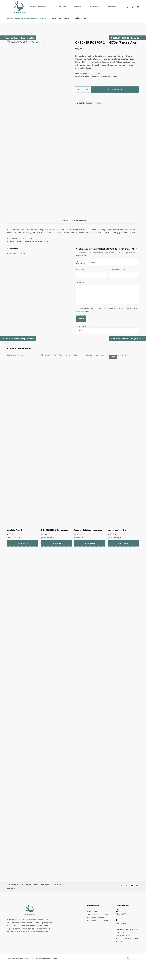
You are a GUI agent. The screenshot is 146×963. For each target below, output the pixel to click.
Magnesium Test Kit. (117, 530)
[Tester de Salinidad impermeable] (89, 439)
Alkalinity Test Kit (15, 530)
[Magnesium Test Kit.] (123, 439)
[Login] (133, 7)
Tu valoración (82, 282)
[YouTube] (132, 885)
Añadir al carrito (115, 89)
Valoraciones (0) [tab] (79, 221)
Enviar (81, 318)
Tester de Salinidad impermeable (88, 530)
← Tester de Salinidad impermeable (18, 38)
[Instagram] (126, 885)
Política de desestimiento (98, 920)
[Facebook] (121, 885)
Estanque (77, 7)
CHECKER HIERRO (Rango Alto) (54, 530)
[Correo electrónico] (137, 885)
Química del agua (44, 18)
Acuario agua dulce (38, 7)
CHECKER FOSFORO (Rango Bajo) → (127, 38)
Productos (17, 18)
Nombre (80, 269)
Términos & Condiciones (97, 914)
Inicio (9, 18)
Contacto (112, 7)
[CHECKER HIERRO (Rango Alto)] (56, 439)
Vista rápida (23, 543)
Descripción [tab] (64, 221)
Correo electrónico (117, 269)
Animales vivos (94, 7)
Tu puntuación (81, 262)
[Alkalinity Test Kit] (22, 439)
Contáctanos (92, 911)
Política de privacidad (96, 917)
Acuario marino (59, 7)
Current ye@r (82, 326)
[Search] (127, 7)
